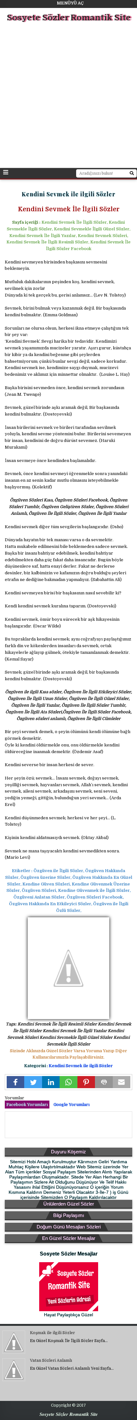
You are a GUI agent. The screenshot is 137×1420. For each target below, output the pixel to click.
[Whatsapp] (68, 1082)
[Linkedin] (51, 1082)
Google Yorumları (72, 1104)
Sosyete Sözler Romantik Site (69, 17)
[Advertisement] (68, 96)
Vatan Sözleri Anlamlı (51, 1360)
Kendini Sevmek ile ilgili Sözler (81, 1065)
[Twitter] (33, 1082)
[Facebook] (15, 1082)
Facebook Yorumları (27, 1104)
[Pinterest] (86, 1082)
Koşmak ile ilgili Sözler (52, 1333)
